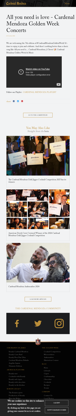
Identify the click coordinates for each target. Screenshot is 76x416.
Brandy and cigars (15, 379)
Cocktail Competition (52, 352)
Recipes (47, 385)
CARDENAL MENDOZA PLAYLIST (39, 92)
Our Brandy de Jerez (16, 348)
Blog (44, 364)
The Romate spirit (15, 393)
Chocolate (48, 379)
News (46, 368)
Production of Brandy (17, 395)
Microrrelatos (49, 354)
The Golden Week (50, 348)
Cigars (46, 373)
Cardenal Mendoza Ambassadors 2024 (23, 287)
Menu (67, 4)
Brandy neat (13, 373)
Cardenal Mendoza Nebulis (19, 360)
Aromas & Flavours (15, 370)
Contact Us (48, 395)
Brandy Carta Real (15, 354)
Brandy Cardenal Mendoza (18, 352)
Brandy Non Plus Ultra (17, 357)
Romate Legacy (14, 389)
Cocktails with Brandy (17, 376)
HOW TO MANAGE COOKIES (56, 410)
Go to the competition (37, 115)
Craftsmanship (49, 376)
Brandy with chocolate (17, 382)
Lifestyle (47, 371)
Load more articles (38, 299)
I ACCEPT (57, 403)
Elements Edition (15, 366)
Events (46, 388)
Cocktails (47, 382)
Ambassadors (49, 357)
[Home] (16, 4)
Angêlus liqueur (14, 363)
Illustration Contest (51, 360)
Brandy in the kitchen (17, 385)
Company (46, 392)
